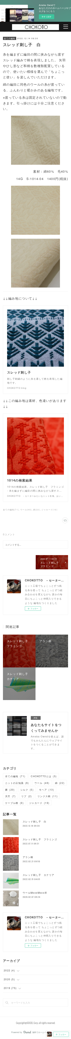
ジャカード (39, 802)
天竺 (10, 796)
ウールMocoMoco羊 (35, 892)
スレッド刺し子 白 (35, 821)
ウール (42, 782)
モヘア (46, 789)
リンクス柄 (47, 796)
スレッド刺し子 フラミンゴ (40, 839)
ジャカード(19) (49, 509)
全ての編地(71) (11, 509)
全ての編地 (9, 38)
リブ (26, 796)
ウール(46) (26, 509)
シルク (27, 789)
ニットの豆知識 (17, 782)
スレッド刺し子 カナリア (38, 874)
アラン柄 (28, 857)
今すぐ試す (46, 16)
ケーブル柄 (14, 802)
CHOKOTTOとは (44, 776)
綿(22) (36, 509)
